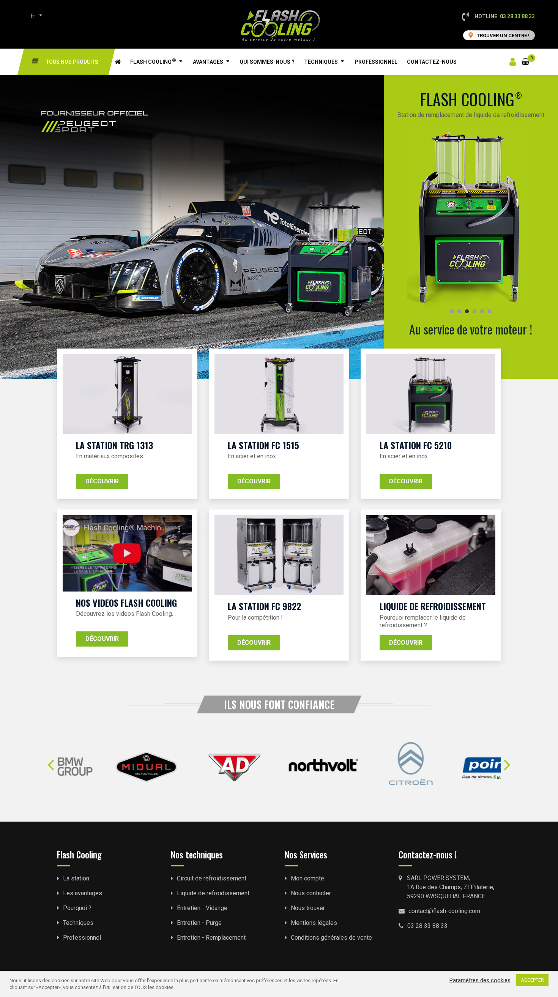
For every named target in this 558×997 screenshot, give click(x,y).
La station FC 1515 (263, 445)
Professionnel (376, 62)
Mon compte (307, 878)
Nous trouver (308, 908)
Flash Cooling (153, 61)
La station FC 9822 (264, 606)
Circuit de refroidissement (211, 878)
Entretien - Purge (199, 922)
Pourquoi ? (77, 908)
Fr (33, 16)
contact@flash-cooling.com (444, 911)
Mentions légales (314, 922)
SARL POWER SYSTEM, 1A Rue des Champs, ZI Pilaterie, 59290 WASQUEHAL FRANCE (450, 887)
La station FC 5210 (416, 445)
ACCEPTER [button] (532, 980)
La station (76, 878)
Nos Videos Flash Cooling (126, 602)
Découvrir (102, 481)
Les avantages (82, 893)
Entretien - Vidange (202, 908)
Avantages (208, 62)
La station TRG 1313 (114, 445)
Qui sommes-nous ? (267, 62)
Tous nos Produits (72, 62)
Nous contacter (311, 893)
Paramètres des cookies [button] (480, 980)
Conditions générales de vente (331, 937)
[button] (51, 764)
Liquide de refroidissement (433, 606)
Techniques (321, 62)
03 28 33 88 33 (427, 925)
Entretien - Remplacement (211, 937)
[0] (526, 57)
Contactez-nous (432, 62)
